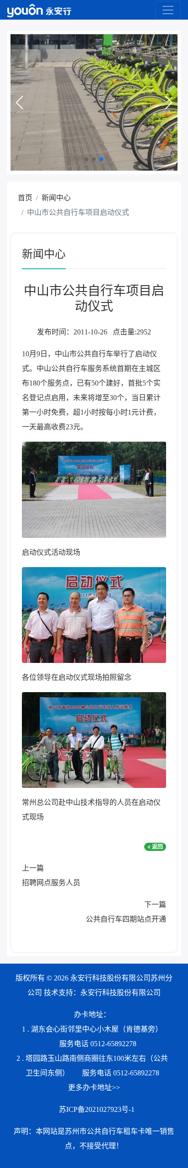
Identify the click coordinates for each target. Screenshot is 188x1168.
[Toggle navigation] (168, 10)
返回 (157, 847)
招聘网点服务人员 (51, 882)
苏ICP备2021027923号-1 (97, 1109)
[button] (19, 103)
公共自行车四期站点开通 (126, 919)
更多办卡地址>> (94, 1087)
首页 (25, 198)
